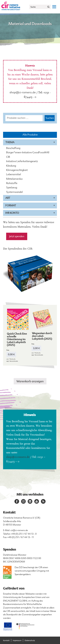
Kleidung (11, 165)
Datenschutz (30, 641)
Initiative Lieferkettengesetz (22, 161)
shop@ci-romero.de (23, 92)
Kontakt (6, 641)
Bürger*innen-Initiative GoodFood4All (27, 152)
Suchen (50, 118)
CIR (8, 157)
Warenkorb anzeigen (30, 381)
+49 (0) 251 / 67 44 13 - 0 (24, 534)
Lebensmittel (13, 174)
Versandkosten (13, 361)
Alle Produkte (30, 134)
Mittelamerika (14, 179)
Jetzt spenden (16, 236)
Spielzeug (11, 187)
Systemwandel (14, 192)
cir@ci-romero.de (19, 530)
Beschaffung (13, 148)
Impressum (17, 641)
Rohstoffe (11, 183)
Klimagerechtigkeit (17, 170)
